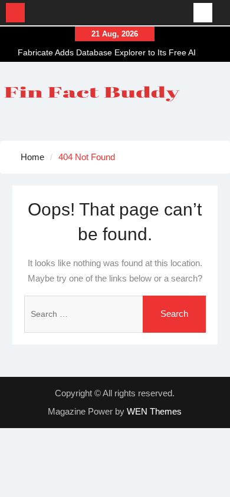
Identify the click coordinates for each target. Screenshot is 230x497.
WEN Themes (154, 411)
